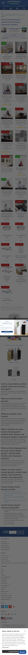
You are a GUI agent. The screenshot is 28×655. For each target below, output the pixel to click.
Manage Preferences (14, 651)
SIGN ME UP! (7, 331)
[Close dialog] (27, 320)
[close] (25, 631)
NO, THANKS (7, 333)
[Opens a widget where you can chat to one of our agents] (22, 652)
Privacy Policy (5, 647)
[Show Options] (12, 329)
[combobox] (7, 329)
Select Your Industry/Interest (6, 327)
